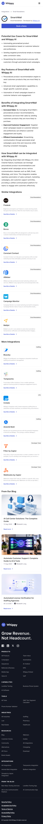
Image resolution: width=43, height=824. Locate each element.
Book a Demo (21, 26)
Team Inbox (27, 655)
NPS (24, 668)
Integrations (5, 11)
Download (26, 751)
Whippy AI (36, 20)
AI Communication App (30, 790)
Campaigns (5, 660)
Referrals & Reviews (8, 668)
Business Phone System (30, 686)
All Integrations (28, 743)
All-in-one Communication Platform (10, 791)
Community (5, 743)
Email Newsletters (18, 11)
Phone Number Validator (9, 706)
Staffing (25, 716)
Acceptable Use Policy (9, 805)
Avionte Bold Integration (9, 769)
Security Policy (7, 802)
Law (3, 720)
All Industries (6, 716)
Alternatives (5, 747)
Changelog (26, 747)
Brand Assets (6, 755)
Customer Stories (7, 739)
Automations (27, 660)
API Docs (4, 751)
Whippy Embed (28, 672)
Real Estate (5, 725)
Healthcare (26, 725)
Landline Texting (7, 686)
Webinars (26, 735)
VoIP (24, 676)
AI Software (5, 690)
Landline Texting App (30, 785)
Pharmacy (26, 720)
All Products (5, 655)
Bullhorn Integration (29, 769)
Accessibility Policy (8, 812)
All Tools (4, 700)
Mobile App (5, 672)
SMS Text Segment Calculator (29, 701)
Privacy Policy (6, 816)
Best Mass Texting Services (11, 785)
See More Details (9, 214)
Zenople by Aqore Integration (7, 774)
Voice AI (4, 676)
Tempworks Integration (30, 765)
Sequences (5, 664)
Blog (3, 735)
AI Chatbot (26, 664)
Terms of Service (7, 809)
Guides (25, 739)
